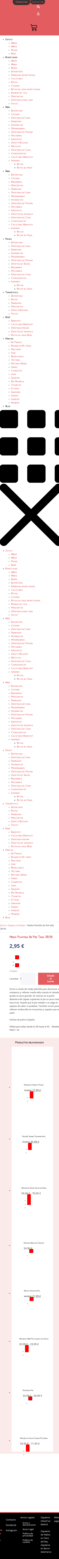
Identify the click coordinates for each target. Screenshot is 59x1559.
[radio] (17, 957)
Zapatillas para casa (22, 100)
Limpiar (13, 970)
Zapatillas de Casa (21, 150)
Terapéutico (11, 292)
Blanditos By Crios (21, 345)
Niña (7, 171)
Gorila (14, 367)
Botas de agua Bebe (21, 335)
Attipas (15, 388)
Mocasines (16, 135)
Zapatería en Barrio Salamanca (46, 1548)
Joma (13, 374)
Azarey (15, 395)
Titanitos (16, 385)
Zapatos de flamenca (22, 214)
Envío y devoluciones (29, 1523)
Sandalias (16, 121)
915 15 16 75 (21, 7)
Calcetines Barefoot (22, 157)
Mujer (14, 50)
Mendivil (15, 402)
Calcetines (17, 78)
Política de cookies (28, 1541)
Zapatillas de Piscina (22, 132)
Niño (7, 107)
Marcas (9, 338)
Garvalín (15, 392)
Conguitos (16, 370)
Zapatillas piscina (20, 327)
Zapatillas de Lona (20, 117)
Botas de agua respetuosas (25, 89)
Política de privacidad (28, 1534)
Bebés (14, 68)
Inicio (2, 925)
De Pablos (16, 342)
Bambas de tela (19, 92)
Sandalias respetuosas (23, 75)
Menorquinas (18, 128)
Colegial (15, 85)
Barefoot (16, 320)
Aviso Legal (28, 1529)
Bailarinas (16, 181)
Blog (7, 406)
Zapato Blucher (19, 142)
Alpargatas (17, 125)
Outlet (9, 39)
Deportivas (17, 71)
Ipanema (15, 399)
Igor (13, 352)
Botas (14, 82)
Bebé (13, 53)
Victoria (15, 360)
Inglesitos (16, 139)
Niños (14, 46)
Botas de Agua (24, 167)
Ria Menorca (17, 381)
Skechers (16, 349)
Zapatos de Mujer (16, 925)
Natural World (19, 363)
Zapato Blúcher (19, 310)
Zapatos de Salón (20, 263)
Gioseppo (15, 377)
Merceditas (17, 96)
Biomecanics (17, 356)
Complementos (18, 153)
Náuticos (16, 146)
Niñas (14, 43)
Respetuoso (11, 57)
